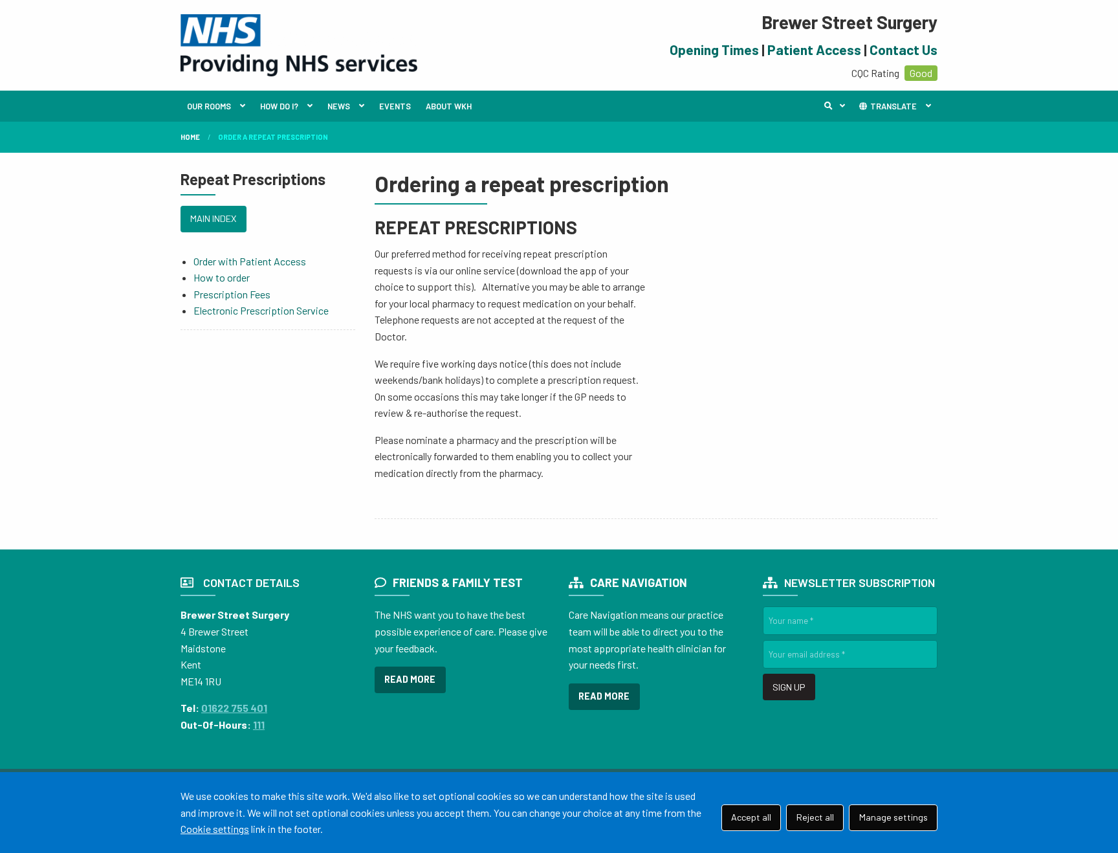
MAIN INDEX (213, 218)
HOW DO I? (279, 106)
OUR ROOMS (209, 106)
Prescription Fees (231, 294)
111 (259, 724)
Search (837, 106)
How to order (221, 277)
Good (921, 73)
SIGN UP (789, 686)
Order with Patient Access (249, 261)
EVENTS (395, 106)
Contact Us (903, 49)
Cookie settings (215, 829)
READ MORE (409, 679)
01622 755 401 (234, 708)
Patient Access (814, 49)
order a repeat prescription (273, 137)
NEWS (338, 106)
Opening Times (714, 49)
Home (190, 137)
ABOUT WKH (449, 106)
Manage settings (893, 817)
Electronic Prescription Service (261, 310)
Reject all (815, 817)
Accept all (751, 817)
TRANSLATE (892, 106)
